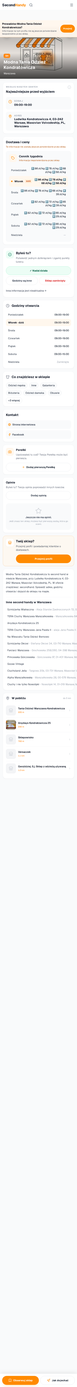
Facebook (18, 434)
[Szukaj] (31, 5)
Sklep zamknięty (55, 280)
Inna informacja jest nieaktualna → (26, 290)
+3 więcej (14, 400)
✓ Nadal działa (38, 270)
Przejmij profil (43, 558)
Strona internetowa (23, 424)
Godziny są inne (22, 280)
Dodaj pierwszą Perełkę (40, 467)
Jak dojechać (60, 1380)
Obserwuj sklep (23, 1380)
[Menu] (71, 5)
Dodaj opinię (38, 495)
